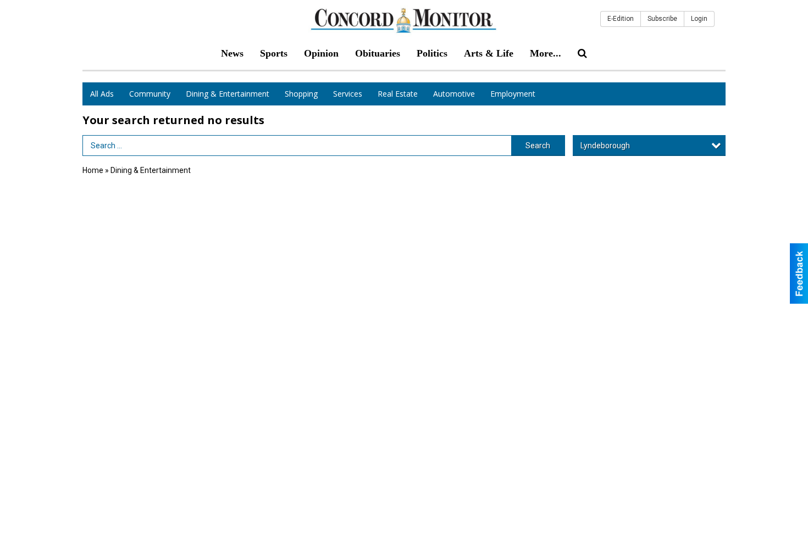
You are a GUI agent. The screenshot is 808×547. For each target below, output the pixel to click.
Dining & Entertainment (227, 93)
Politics (432, 53)
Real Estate (398, 93)
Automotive (454, 93)
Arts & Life (488, 53)
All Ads (102, 93)
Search (537, 145)
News (232, 53)
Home (92, 170)
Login (699, 19)
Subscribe (662, 19)
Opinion (321, 53)
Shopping (301, 93)
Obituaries (377, 53)
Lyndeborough (605, 145)
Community (149, 93)
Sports (273, 53)
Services (347, 93)
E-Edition (620, 19)
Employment (512, 93)
